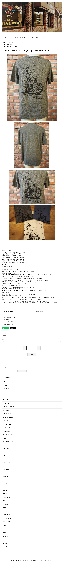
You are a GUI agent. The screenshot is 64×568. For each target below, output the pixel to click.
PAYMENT (5, 536)
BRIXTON (5, 504)
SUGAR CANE (7, 413)
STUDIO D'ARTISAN (8, 452)
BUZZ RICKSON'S (8, 417)
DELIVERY (6, 540)
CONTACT (35, 37)
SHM (4, 525)
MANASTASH (6, 515)
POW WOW (6, 487)
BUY (32, 354)
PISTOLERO (6, 521)
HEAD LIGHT (6, 438)
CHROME (5, 501)
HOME (3, 42)
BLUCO (5, 466)
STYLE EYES (6, 427)
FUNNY (5, 494)
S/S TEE (14, 42)
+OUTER (5, 381)
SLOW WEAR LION (8, 497)
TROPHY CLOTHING (8, 406)
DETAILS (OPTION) (9, 317)
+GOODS (5, 392)
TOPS (15, 46)
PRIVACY (43, 560)
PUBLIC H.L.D (7, 508)
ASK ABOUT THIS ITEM (10, 323)
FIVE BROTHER (7, 511)
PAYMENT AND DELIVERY (20, 37)
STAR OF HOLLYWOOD (9, 441)
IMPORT (5, 490)
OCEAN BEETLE (7, 483)
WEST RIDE (9, 44)
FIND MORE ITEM (9, 324)
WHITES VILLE (7, 424)
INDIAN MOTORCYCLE (9, 434)
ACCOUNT (6, 543)
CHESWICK (6, 420)
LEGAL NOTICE (8, 319)
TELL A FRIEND (8, 321)
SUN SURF (6, 445)
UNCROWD (6, 469)
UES (4, 455)
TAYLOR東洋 (6, 431)
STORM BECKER (7, 518)
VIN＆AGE (6, 476)
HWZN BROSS (7, 473)
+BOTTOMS (6, 388)
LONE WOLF (6, 448)
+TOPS (8, 42)
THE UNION (6, 459)
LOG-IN (5, 547)
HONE (6, 37)
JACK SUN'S (6, 480)
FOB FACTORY (7, 462)
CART (44, 37)
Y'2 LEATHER (6, 410)
